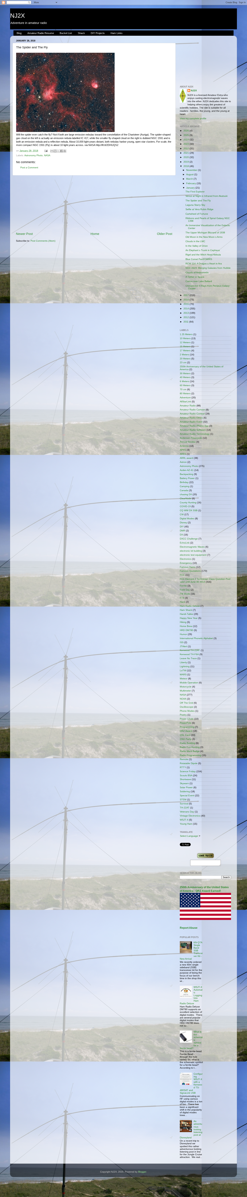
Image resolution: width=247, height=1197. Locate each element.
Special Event (187, 795)
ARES (183, 454)
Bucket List (66, 33)
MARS (183, 674)
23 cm (183, 362)
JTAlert (183, 646)
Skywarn (184, 783)
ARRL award (186, 458)
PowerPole (185, 723)
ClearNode (185, 498)
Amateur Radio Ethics (191, 418)
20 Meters (185, 358)
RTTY (183, 767)
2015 (186, 304)
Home (95, 234)
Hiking (183, 622)
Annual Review (188, 442)
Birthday (184, 482)
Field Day (185, 590)
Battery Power (187, 478)
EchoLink (185, 543)
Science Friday (188, 771)
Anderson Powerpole (191, 438)
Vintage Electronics (190, 816)
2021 (186, 153)
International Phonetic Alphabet (196, 638)
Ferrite (183, 586)
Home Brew (186, 626)
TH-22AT (184, 807)
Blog (19, 33)
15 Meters (185, 346)
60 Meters (185, 385)
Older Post (164, 234)
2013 (186, 313)
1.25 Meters (186, 334)
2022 (186, 148)
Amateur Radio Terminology (195, 434)
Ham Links (116, 33)
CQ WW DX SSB (188, 510)
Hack (182, 602)
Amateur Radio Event (191, 422)
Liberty (183, 662)
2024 (186, 139)
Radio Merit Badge (190, 751)
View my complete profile (193, 118)
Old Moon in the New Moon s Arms (204, 237)
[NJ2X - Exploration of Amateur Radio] (205, 858)
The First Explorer (195, 191)
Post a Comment (29, 167)
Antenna (184, 446)
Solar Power (186, 787)
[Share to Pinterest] (64, 151)
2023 (186, 144)
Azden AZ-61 (187, 470)
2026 (186, 130)
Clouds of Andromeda (197, 272)
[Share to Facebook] (61, 151)
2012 (186, 317)
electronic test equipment (193, 555)
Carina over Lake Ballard (199, 281)
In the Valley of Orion (197, 246)
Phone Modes (187, 711)
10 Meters (185, 338)
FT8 (182, 598)
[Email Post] (45, 150)
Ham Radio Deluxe (190, 606)
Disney (183, 522)
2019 (186, 162)
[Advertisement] (94, 203)
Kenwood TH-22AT (190, 650)
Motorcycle (185, 686)
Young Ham (186, 824)
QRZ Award (186, 731)
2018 (186, 166)
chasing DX (186, 494)
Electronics (185, 559)
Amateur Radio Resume (40, 33)
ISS (181, 642)
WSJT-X (184, 820)
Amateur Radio (188, 405)
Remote (184, 759)
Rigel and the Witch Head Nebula (203, 254)
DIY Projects (98, 33)
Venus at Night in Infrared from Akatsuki (207, 196)
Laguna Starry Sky (195, 205)
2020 (186, 157)
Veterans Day (187, 811)
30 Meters (185, 373)
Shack (81, 33)
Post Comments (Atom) (43, 241)
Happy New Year (189, 618)
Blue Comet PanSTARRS (199, 259)
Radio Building (187, 743)
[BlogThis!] (55, 151)
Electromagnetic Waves (192, 547)
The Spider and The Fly (198, 200)
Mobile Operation (189, 682)
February (191, 183)
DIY (182, 526)
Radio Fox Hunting (190, 747)
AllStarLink (185, 401)
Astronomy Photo (33, 155)
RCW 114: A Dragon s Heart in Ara (204, 263)
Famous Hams (187, 567)
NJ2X (17, 15)
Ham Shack (186, 610)
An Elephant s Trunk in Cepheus (203, 250)
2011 (186, 321)
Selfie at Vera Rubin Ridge (199, 209)
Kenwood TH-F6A (189, 654)
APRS (183, 450)
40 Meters (185, 377)
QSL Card (185, 735)
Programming (187, 727)
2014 (186, 308)
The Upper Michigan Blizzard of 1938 (205, 232)
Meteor (183, 678)
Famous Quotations (190, 571)
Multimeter (185, 690)
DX (181, 534)
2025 (186, 135)
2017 (186, 295)
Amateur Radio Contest (192, 413)
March (190, 179)
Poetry (183, 715)
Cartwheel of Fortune (197, 214)
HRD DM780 (186, 630)
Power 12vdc (187, 719)
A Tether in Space (195, 277)
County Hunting (188, 502)
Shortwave (185, 779)
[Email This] (52, 151)
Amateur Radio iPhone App (194, 426)
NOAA (183, 699)
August (190, 174)
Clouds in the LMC (195, 241)
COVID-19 (185, 506)
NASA (47, 155)
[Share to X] (58, 151)
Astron (183, 462)
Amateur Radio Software (193, 430)
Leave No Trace (188, 658)
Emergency (186, 563)
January (190, 188)
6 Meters (184, 381)
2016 (186, 299)
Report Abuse (188, 927)
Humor (183, 634)
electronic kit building (191, 551)
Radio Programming (190, 755)
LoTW (183, 670)
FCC (182, 575)
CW (182, 514)
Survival (184, 803)
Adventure (185, 397)
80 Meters (185, 393)
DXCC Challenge (189, 539)
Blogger (142, 1172)
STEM (183, 799)
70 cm (183, 389)
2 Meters (184, 354)
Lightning (185, 666)
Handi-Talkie (186, 614)
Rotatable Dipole (188, 763)
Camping (184, 486)
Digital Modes (187, 518)
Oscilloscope (186, 707)
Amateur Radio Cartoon (192, 409)
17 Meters (185, 350)
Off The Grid (186, 703)
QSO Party (185, 739)
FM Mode (185, 594)
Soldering (185, 791)
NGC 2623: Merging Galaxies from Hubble (208, 268)
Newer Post (24, 234)
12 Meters (185, 342)
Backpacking (186, 474)
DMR (182, 530)
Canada (184, 490)
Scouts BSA (186, 775)
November (192, 170)
